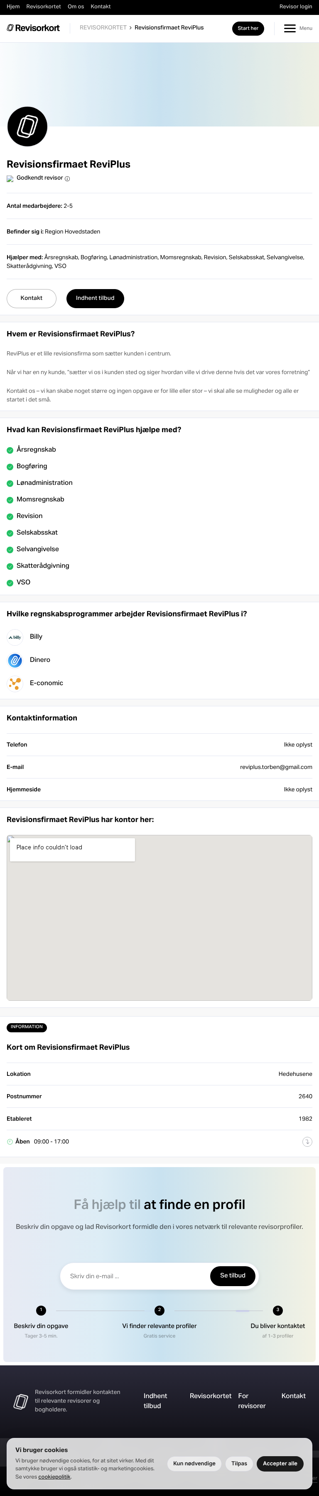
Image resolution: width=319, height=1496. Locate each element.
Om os (76, 7)
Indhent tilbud (155, 1402)
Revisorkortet (44, 7)
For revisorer (252, 1402)
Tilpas (239, 1463)
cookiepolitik (54, 1477)
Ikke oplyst (298, 789)
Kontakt (100, 7)
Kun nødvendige (194, 1463)
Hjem (13, 7)
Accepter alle (280, 1463)
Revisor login (296, 7)
